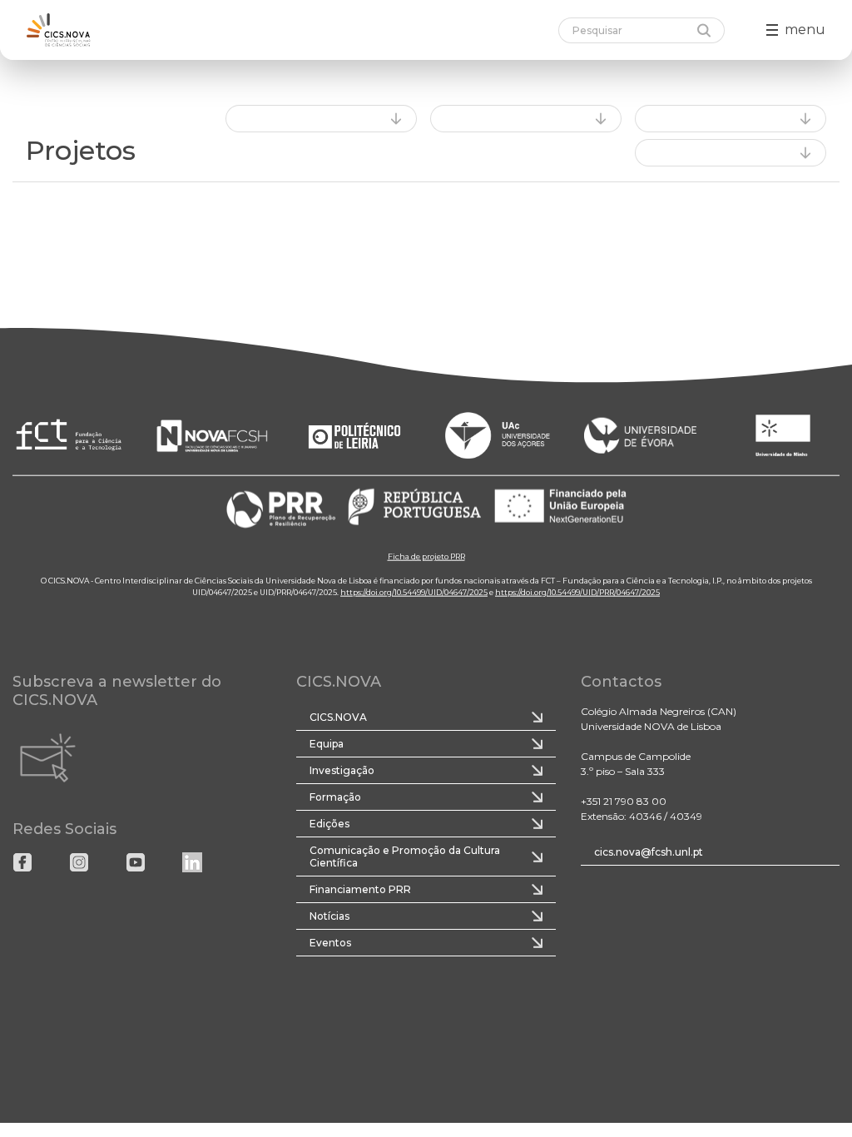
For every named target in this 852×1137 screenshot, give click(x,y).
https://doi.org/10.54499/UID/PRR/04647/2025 (577, 591)
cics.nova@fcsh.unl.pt (648, 852)
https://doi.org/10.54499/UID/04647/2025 (414, 591)
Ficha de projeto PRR (426, 555)
